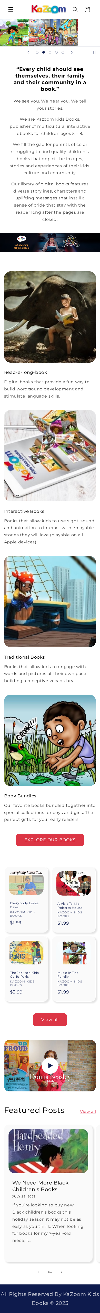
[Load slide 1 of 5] (37, 52)
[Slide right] (61, 1272)
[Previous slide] (28, 52)
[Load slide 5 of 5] (63, 52)
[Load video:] (50, 1065)
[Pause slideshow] (94, 52)
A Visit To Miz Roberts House (70, 906)
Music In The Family (67, 975)
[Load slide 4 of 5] (56, 52)
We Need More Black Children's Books (40, 1186)
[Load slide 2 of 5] (43, 52)
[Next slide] (71, 52)
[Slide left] (38, 1272)
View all (50, 1019)
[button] (11, 9)
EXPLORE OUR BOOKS (50, 839)
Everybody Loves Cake (24, 905)
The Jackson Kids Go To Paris (24, 975)
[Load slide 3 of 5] (50, 52)
